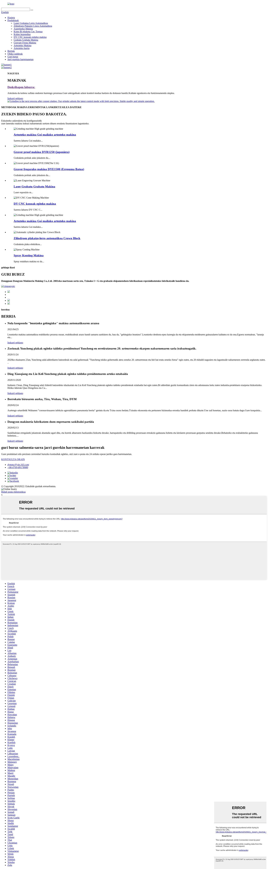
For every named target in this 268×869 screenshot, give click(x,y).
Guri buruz (12, 56)
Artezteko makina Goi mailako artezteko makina (45, 134)
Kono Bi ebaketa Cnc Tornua (28, 31)
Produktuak (13, 20)
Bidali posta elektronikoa (13, 492)
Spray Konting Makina (29, 255)
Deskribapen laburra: (21, 87)
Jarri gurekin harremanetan (20, 59)
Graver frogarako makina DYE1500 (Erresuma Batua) (49, 169)
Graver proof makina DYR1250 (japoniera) (41, 152)
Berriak (11, 51)
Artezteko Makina (22, 45)
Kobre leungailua (22, 34)
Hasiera (11, 17)
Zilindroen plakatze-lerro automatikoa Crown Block (47, 238)
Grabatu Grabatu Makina (26, 40)
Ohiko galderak (15, 53)
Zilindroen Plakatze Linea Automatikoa (33, 26)
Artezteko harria (21, 48)
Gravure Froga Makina (25, 42)
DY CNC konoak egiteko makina (30, 37)
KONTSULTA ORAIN (13, 459)
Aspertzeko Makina (23, 28)
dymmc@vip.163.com (18, 464)
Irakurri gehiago (15, 98)
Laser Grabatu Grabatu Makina (34, 186)
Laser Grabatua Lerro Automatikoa (31, 23)
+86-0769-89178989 (17, 467)
